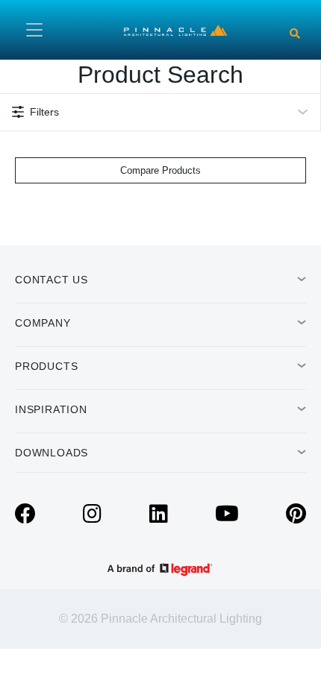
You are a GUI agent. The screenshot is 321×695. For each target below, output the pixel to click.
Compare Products (160, 170)
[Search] (295, 33)
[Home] (175, 29)
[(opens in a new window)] (25, 517)
